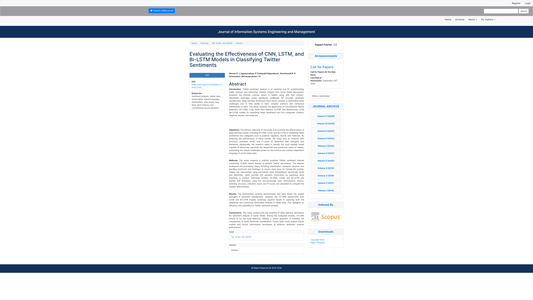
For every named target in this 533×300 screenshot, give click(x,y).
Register (516, 3)
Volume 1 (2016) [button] (326, 190)
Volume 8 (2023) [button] (325, 138)
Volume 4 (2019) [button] (326, 168)
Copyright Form (317, 239)
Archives (459, 19)
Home (448, 19)
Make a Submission (321, 96)
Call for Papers (322, 67)
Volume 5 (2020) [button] (325, 160)
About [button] (472, 19)
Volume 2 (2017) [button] (326, 183)
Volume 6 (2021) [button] (326, 153)
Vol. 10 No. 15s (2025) (222, 43)
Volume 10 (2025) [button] (326, 123)
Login (528, 3)
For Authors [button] (487, 19)
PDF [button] (207, 75)
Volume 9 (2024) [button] (325, 131)
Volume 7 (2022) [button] (326, 146)
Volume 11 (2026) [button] (326, 116)
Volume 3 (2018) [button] (326, 175)
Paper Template (317, 242)
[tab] (326, 116)
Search (524, 11)
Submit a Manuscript (162, 10)
